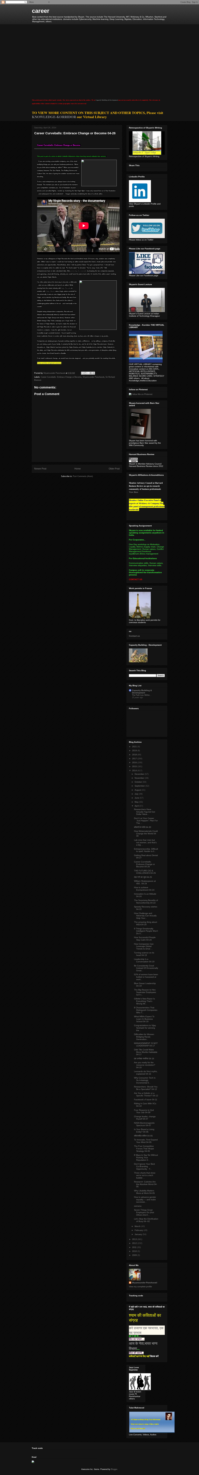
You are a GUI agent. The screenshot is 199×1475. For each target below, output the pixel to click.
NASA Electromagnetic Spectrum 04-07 (144, 1124)
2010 (134, 1251)
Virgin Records (66, 288)
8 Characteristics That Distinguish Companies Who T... (145, 1010)
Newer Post (40, 468)
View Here (133, 492)
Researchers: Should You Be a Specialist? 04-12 (145, 1088)
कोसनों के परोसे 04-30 (142, 827)
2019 (134, 750)
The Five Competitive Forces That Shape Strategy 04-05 (144, 1148)
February (139, 1230)
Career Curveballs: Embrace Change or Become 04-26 (144, 864)
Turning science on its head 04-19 (144, 954)
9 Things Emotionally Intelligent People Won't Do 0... (146, 931)
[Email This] (82, 373)
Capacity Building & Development (107, 100)
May (137, 802)
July (137, 794)
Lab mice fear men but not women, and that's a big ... (145, 842)
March (138, 1226)
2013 (134, 1239)
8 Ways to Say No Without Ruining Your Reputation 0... (146, 1157)
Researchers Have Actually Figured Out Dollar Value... (144, 811)
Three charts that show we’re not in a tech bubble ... (144, 1175)
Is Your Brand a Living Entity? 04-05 (144, 1130)
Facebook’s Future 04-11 (145, 1099)
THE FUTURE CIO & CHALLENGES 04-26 (145, 871)
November (140, 778)
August (138, 790)
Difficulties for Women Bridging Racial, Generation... (144, 1036)
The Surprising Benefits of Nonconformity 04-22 (146, 901)
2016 (134, 762)
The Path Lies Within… (142, 695)
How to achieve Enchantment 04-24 (144, 888)
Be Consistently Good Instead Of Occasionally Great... (146, 968)
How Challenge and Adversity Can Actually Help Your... (145, 915)
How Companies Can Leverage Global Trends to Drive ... (144, 946)
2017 (134, 758)
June (137, 798)
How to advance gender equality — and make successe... (145, 1199)
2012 (134, 1243)
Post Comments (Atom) (83, 476)
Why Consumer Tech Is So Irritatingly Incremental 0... (144, 1080)
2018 (134, 754)
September (140, 786)
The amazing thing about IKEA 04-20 (145, 923)
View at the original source (49, 363)
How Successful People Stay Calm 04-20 (145, 938)
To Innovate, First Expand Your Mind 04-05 (146, 1141)
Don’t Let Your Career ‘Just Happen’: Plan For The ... (146, 820)
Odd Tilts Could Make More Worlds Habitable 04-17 (145, 1052)
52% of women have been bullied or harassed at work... (146, 977)
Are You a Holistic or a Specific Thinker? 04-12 (146, 1094)
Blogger (114, 1469)
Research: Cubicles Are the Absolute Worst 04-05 (145, 1184)
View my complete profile (140, 1286)
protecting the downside (79, 271)
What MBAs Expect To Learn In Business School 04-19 (144, 1019)
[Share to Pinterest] (93, 373)
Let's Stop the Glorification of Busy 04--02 (146, 1220)
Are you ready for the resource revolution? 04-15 (144, 1065)
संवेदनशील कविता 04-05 (143, 1136)
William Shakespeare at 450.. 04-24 (145, 882)
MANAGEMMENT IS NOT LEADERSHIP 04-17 (146, 1044)
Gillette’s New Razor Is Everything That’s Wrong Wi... (144, 1001)
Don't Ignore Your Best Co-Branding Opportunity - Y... (144, 1166)
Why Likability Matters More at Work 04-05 (144, 1191)
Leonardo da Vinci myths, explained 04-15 (145, 1072)
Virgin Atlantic (50, 291)
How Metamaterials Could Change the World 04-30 (146, 833)
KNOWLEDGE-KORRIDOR (54, 116)
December (140, 774)
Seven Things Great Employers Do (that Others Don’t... (144, 1212)
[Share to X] (88, 373)
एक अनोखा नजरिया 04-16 (144, 1058)
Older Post (114, 468)
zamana (137, 1206)
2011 (134, 1247)
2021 (134, 746)
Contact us (134, 636)
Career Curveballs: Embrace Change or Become (61, 377)
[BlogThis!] (85, 373)
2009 (134, 1255)
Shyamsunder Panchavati (93, 377)
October (139, 782)
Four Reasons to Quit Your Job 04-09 (144, 1111)
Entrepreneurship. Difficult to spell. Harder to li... (146, 850)
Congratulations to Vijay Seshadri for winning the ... (145, 1028)
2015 (134, 766)
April (137, 806)
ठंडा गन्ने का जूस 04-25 (143, 877)
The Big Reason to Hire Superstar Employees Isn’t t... (145, 992)
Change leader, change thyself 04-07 (145, 1117)
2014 (134, 770)
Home (77, 468)
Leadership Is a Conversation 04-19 (144, 960)
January (139, 1234)
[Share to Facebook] (90, 373)
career (40, 11)
